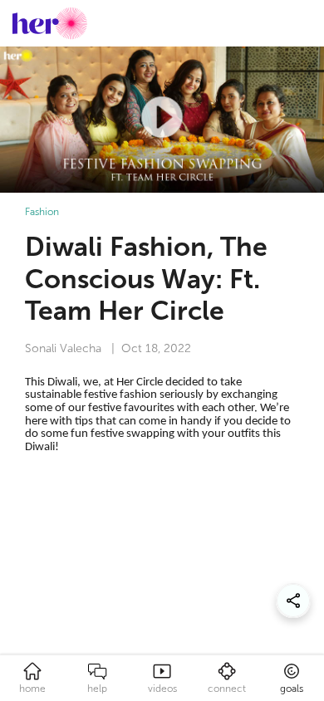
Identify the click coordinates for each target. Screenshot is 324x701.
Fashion (42, 212)
